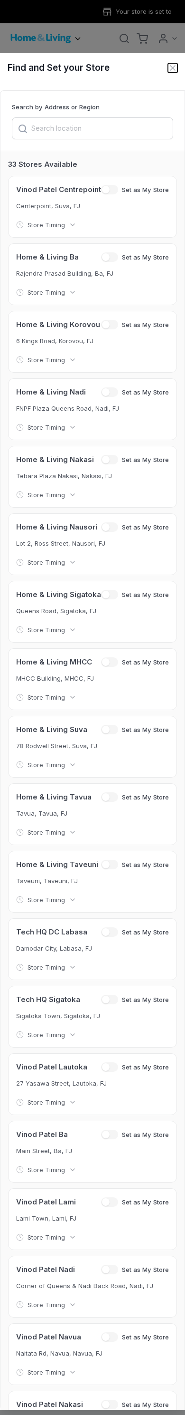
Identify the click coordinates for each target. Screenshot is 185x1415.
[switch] (109, 189)
